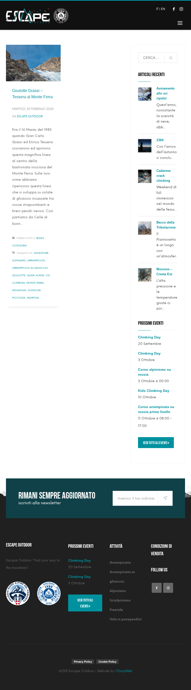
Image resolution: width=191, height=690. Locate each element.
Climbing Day (149, 337)
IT (157, 9)
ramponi (33, 297)
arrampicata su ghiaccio (30, 268)
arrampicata (36, 260)
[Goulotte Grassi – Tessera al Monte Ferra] (33, 63)
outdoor (34, 290)
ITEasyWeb (123, 671)
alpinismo (19, 260)
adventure (41, 253)
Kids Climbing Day (153, 391)
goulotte (19, 275)
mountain (19, 290)
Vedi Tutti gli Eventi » (156, 442)
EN (163, 9)
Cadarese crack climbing (163, 176)
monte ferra (35, 282)
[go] (170, 58)
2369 (159, 140)
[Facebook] (174, 9)
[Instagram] (181, 9)
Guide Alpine (35, 275)
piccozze (19, 297)
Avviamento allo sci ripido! (165, 93)
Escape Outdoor (30, 116)
